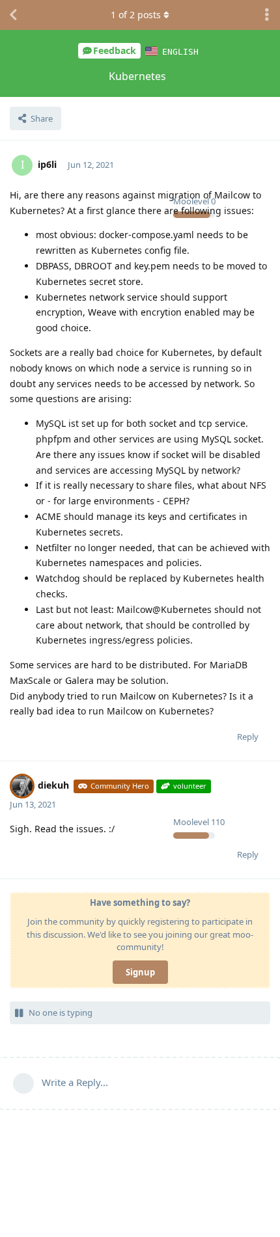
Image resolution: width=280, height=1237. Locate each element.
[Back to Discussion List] (13, 15)
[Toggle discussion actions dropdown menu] (267, 15)
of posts (136, 14)
